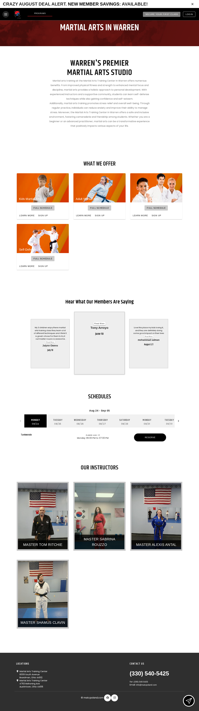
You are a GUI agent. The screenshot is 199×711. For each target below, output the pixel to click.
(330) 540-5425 (149, 673)
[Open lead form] (189, 701)
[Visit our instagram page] (114, 697)
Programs (40, 13)
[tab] (35, 421)
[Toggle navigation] (5, 14)
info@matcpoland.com (146, 685)
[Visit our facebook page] (107, 697)
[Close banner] (192, 4)
